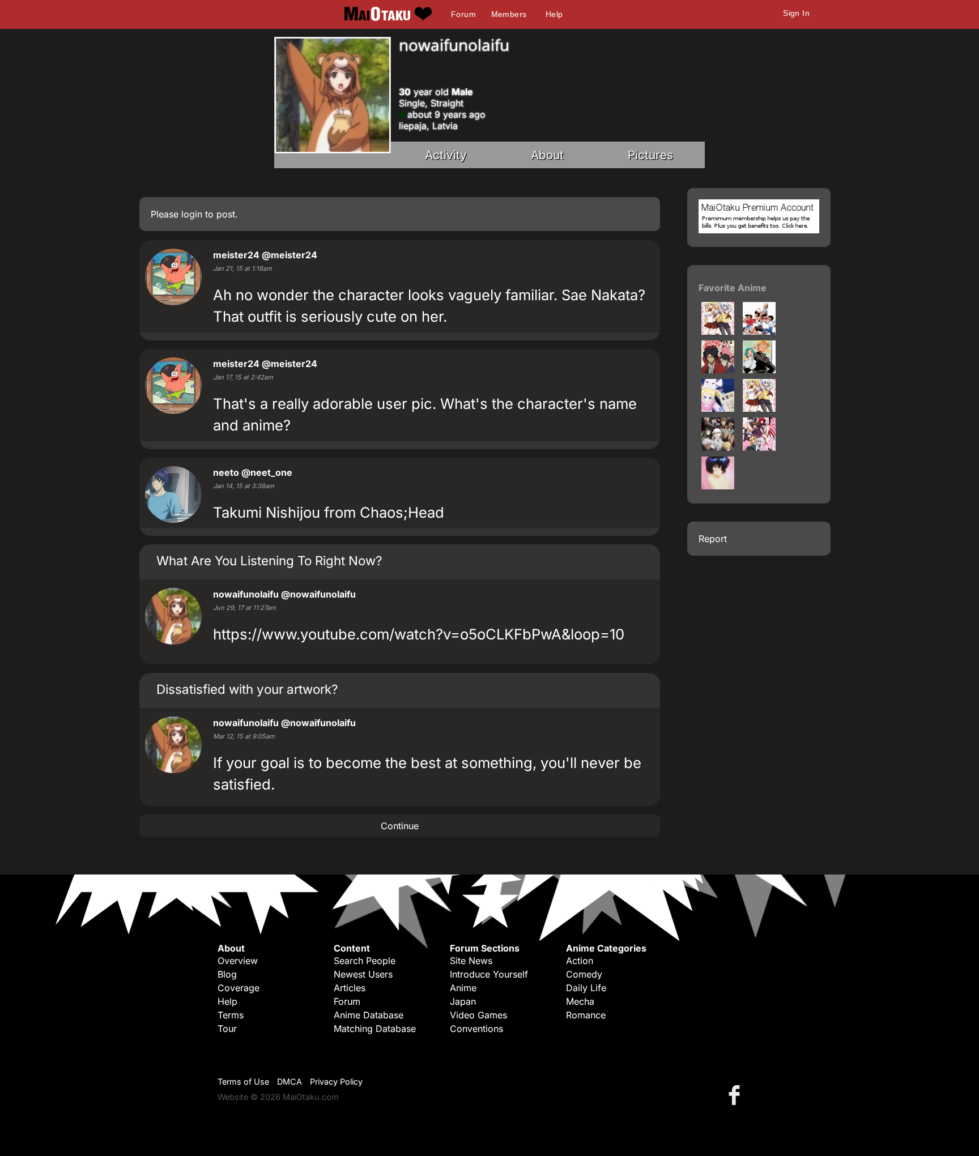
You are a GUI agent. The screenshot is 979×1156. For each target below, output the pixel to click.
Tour (227, 1028)
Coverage (238, 987)
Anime (463, 987)
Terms (231, 1015)
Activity (446, 155)
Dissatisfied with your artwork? (247, 689)
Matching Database (375, 1028)
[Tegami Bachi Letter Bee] (717, 408)
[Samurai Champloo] (717, 370)
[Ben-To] (717, 331)
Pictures (650, 155)
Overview (238, 960)
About (547, 155)
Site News (471, 960)
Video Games (478, 1015)
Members (509, 14)
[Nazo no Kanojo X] (717, 486)
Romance (586, 1015)
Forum (463, 14)
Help (554, 14)
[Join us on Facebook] (737, 1094)
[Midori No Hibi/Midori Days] (759, 370)
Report (713, 538)
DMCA (289, 1081)
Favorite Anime (733, 287)
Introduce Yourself (489, 974)
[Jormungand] (717, 447)
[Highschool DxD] (759, 447)
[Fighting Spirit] (759, 331)
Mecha (580, 1001)
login (191, 214)
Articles (349, 987)
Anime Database (368, 1015)
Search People (364, 960)
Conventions (476, 1028)
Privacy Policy (336, 1081)
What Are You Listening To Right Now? (269, 560)
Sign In (796, 13)
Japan (463, 1001)
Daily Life (586, 987)
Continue (400, 825)
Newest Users (363, 974)
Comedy (584, 974)
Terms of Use (243, 1081)
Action (579, 960)
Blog (227, 974)
